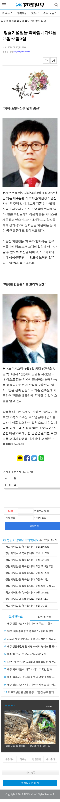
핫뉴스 (35, 13)
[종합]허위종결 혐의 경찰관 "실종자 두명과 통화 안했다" (30, 631)
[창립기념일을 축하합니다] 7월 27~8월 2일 (28, 566)
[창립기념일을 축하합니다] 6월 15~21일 (27, 592)
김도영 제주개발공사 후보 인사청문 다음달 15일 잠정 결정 (30, 638)
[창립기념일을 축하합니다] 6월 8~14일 (26, 599)
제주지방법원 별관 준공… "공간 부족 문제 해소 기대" (30, 692)
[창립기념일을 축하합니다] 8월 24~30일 (27, 546)
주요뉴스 (7, 13)
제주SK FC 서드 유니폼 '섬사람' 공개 (25, 654)
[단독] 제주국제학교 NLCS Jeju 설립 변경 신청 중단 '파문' (30, 661)
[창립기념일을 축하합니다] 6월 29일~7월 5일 (30, 585)
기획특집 (22, 13)
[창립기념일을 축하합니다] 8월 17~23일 (27, 553)
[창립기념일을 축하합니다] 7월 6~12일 (26, 579)
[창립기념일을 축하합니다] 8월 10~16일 (27, 559)
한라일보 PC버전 (30, 783)
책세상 (23, 759)
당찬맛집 (37, 759)
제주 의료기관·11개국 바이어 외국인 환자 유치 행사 (30, 669)
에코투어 (50, 759)
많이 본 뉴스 (44, 616)
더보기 (54, 540)
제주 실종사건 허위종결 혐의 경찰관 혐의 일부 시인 (30, 677)
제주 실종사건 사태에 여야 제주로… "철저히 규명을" (30, 623)
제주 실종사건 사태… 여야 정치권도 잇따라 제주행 (30, 684)
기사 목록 (30, 772)
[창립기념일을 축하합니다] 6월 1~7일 (25, 605)
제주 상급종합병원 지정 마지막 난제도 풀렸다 (30, 646)
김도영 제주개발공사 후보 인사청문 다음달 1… (27, 21)
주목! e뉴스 (50, 13)
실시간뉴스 (15, 616)
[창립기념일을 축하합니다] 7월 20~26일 (27, 573)
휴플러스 (9, 759)
